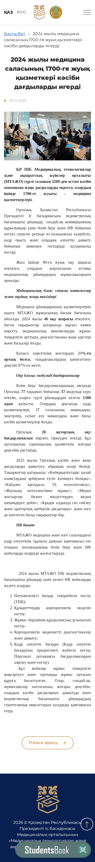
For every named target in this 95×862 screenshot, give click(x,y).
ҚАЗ (8, 12)
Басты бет (14, 33)
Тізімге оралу (43, 742)
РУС (21, 12)
